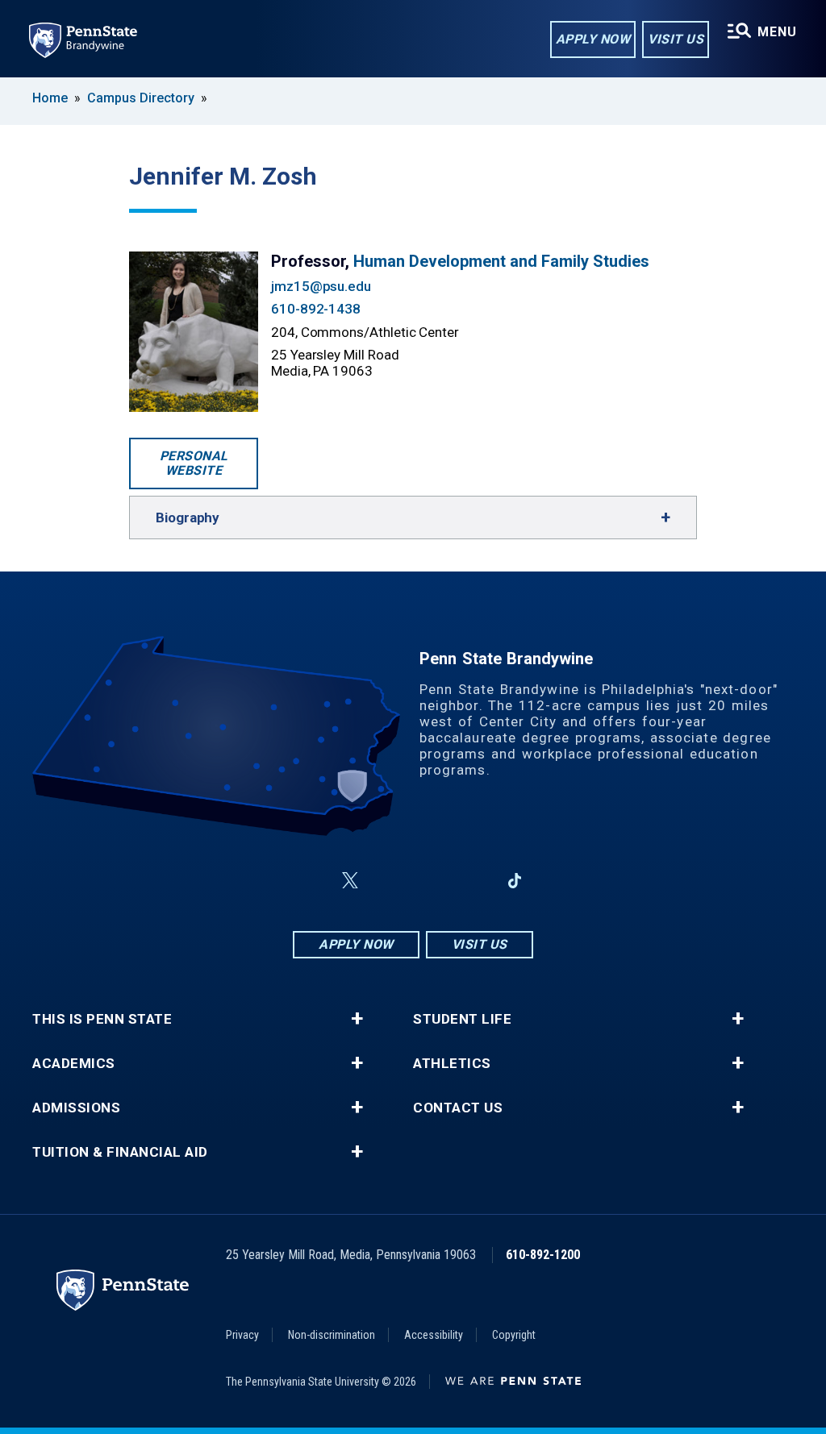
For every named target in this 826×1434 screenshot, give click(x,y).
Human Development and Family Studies (501, 261)
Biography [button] (187, 517)
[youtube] (430, 880)
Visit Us (675, 39)
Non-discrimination (331, 1334)
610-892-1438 (316, 309)
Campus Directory (140, 98)
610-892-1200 (543, 1254)
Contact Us (458, 1108)
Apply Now (593, 39)
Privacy (242, 1334)
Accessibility (433, 1334)
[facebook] (311, 880)
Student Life (462, 1019)
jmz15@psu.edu (321, 286)
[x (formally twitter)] (350, 880)
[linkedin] (472, 880)
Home (50, 98)
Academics (73, 1063)
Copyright (514, 1334)
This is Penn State (102, 1019)
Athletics (452, 1063)
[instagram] (389, 880)
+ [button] (357, 1019)
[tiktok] (515, 880)
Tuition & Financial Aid (120, 1152)
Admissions (76, 1108)
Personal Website (194, 463)
